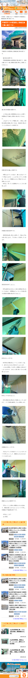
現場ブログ (10, 16)
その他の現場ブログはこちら (19, 660)
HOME (3, 16)
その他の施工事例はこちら (20, 570)
